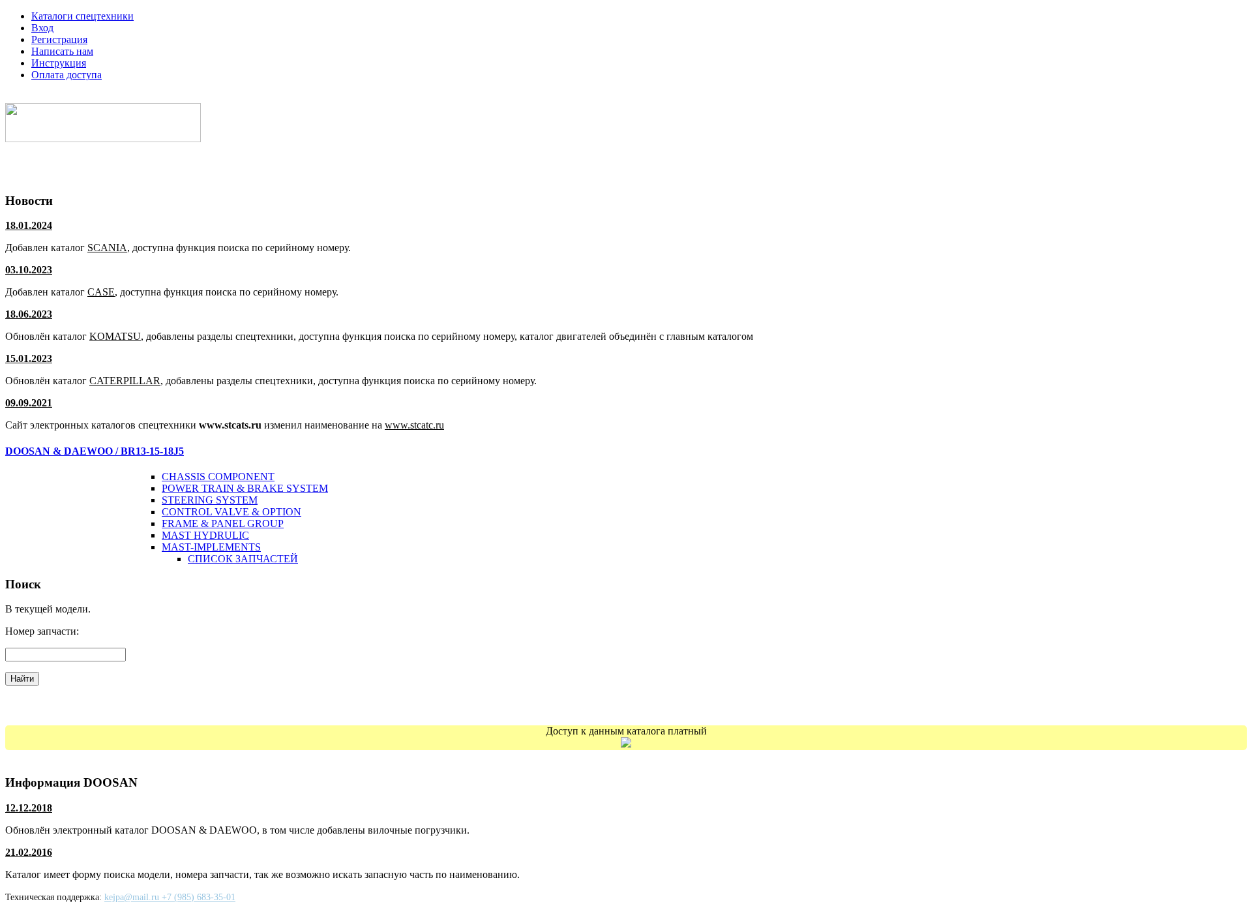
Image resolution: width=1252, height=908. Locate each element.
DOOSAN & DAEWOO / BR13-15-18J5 (94, 451)
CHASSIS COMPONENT (218, 476)
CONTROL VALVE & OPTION (231, 511)
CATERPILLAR (124, 380)
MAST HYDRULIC (205, 535)
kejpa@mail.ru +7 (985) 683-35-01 (169, 897)
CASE (101, 291)
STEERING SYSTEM (210, 500)
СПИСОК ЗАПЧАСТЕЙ (243, 558)
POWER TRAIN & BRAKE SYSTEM (245, 488)
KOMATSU (115, 336)
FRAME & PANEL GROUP (223, 523)
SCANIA (107, 247)
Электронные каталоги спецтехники (106, 96)
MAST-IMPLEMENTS (211, 546)
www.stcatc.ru (414, 425)
